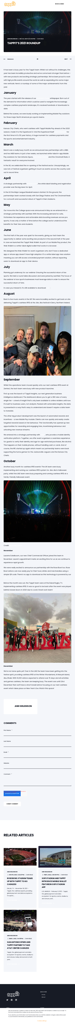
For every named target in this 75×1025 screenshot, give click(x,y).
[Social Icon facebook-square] (12, 1000)
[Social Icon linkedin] (15, 1000)
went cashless (60, 132)
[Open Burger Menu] (70, 3)
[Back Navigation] (37, 59)
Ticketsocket (32, 184)
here (48, 288)
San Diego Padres (41, 157)
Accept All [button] (52, 1021)
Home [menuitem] (43, 994)
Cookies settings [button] (42, 1021)
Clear (42, 435)
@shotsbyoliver (16, 545)
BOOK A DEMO (59, 4)
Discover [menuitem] (43, 992)
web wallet (8, 578)
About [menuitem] (43, 997)
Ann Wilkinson (12, 39)
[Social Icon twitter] (8, 1000)
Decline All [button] (61, 1021)
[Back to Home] (10, 6)
